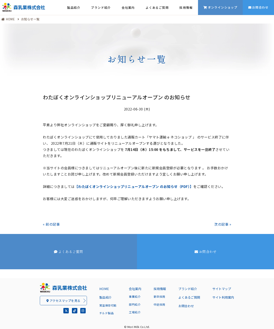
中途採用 (159, 304)
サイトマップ (221, 288)
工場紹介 (134, 312)
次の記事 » (222, 224)
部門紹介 (134, 304)
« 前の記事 (51, 224)
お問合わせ (208, 251)
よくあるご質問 (157, 7)
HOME (10, 19)
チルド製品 (106, 313)
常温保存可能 (108, 305)
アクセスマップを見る (64, 300)
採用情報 (186, 7)
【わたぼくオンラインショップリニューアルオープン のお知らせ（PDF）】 (134, 186)
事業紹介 (134, 297)
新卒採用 (159, 297)
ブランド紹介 (101, 7)
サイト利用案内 (223, 297)
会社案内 (128, 7)
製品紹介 (73, 7)
